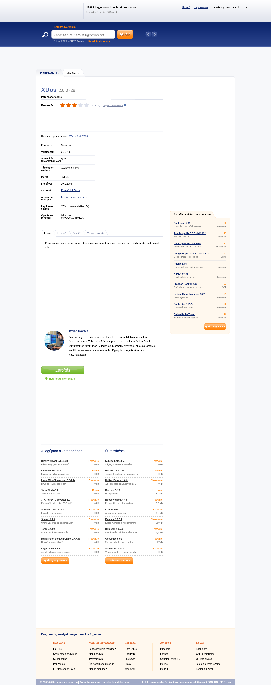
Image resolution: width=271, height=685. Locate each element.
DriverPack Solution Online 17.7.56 (60, 538)
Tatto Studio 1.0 (50, 490)
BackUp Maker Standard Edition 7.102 (187, 244)
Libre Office (131, 649)
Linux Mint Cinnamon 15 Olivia (58, 480)
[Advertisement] (135, 58)
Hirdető (186, 7)
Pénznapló (59, 664)
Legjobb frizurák (204, 669)
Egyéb (200, 642)
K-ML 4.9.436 (181, 273)
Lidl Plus (57, 649)
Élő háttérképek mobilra (101, 664)
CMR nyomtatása (205, 654)
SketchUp (130, 659)
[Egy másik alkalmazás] (154, 34)
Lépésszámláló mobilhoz (102, 649)
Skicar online (60, 659)
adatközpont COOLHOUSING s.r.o (212, 682)
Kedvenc (59, 642)
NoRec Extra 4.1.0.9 (116, 480)
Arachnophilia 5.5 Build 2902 (190, 233)
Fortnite (164, 654)
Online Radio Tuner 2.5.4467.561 (184, 315)
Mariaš (164, 664)
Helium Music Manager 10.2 (189, 294)
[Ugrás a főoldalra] (60, 14)
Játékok (165, 642)
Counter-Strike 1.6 (170, 659)
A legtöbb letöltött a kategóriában (192, 214)
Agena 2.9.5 (180, 263)
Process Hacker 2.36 (185, 284)
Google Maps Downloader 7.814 (191, 253)
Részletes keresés (99, 41)
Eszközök (131, 642)
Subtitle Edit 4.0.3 (115, 461)
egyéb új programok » (55, 560)
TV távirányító (96, 659)
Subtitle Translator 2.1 (53, 509)
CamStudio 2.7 (113, 509)
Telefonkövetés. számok (209, 664)
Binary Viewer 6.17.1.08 (54, 461)
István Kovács (78, 330)
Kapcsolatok (201, 7)
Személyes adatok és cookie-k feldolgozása (104, 682)
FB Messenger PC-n (64, 669)
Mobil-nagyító (96, 654)
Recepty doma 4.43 (116, 500)
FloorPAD (130, 654)
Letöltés (62, 370)
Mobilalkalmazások (102, 642)
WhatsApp (130, 669)
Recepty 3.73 (112, 490)
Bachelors (201, 649)
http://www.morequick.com (75, 197)
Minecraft (165, 649)
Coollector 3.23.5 (183, 304)
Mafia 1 (164, 669)
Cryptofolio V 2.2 (50, 548)
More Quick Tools (70, 190)
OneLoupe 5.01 (113, 538)
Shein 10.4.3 (48, 519)
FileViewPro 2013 (51, 470)
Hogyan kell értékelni (113, 105)
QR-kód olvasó (204, 659)
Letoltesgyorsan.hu (65, 27)
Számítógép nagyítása (65, 654)
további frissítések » (119, 560)
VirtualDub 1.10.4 (114, 548)
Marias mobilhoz (98, 669)
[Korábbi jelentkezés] (148, 34)
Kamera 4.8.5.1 (113, 519)
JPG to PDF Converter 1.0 (55, 500)
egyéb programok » (215, 326)
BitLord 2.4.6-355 (114, 470)
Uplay (128, 664)
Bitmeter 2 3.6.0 (114, 529)
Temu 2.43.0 (48, 529)
